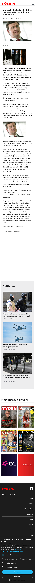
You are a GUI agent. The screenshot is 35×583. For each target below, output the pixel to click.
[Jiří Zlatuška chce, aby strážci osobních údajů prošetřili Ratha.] (14, 57)
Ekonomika (30, 514)
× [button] (33, 538)
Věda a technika (28, 509)
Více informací (17, 549)
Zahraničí (30, 503)
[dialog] (17, 560)
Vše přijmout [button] (17, 572)
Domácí (31, 498)
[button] (17, 552)
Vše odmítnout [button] (17, 576)
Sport (31, 519)
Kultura (31, 524)
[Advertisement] (17, 253)
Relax (31, 535)
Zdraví (31, 530)
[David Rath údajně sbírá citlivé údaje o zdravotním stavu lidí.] (14, 129)
